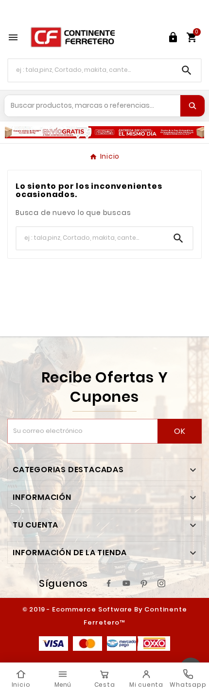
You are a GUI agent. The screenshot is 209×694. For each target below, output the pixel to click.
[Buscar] (192, 105)
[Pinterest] (144, 583)
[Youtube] (126, 583)
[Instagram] (161, 583)
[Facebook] (109, 583)
